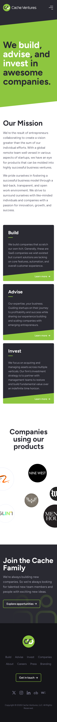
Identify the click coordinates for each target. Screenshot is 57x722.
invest (15, 63)
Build (8, 657)
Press (33, 664)
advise (16, 54)
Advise (19, 657)
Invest (30, 657)
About (10, 664)
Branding (45, 664)
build (29, 44)
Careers (22, 664)
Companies (45, 657)
